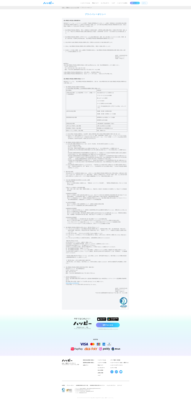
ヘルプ (113, 3)
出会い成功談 (100, 370)
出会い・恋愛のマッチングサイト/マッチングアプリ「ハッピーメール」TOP (70, 364)
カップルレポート (105, 3)
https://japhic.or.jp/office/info (72, 283)
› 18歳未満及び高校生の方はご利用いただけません (108, 329)
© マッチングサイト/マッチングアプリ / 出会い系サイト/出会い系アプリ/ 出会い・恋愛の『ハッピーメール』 (95, 397)
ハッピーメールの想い (122, 3)
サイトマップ (119, 385)
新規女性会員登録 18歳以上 (88, 360)
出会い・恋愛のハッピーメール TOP (70, 7)
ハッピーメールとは (85, 3)
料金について (95, 3)
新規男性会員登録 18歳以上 (88, 362)
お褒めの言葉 (100, 372)
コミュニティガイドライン (111, 385)
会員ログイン (85, 365)
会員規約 (63, 385)
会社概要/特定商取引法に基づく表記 (82, 385)
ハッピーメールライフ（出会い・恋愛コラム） (119, 362)
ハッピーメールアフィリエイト (116, 365)
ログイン (144, 3)
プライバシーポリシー (70, 385)
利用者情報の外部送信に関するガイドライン (97, 385)
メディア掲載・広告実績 (115, 360)
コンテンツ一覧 (113, 367)
